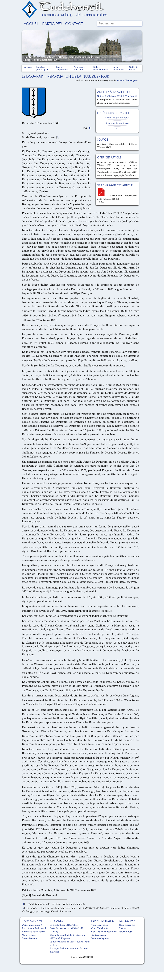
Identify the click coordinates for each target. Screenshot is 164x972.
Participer (52, 23)
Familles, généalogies (42, 68)
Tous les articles (99, 924)
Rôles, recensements (100, 68)
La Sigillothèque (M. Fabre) (64, 924)
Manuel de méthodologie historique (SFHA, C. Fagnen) (68, 936)
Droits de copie (98, 935)
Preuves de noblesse (117, 123)
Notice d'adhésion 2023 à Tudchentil (117, 96)
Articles (28, 67)
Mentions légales (100, 938)
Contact (74, 23)
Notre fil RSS (126, 931)
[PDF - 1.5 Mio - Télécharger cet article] (102, 195)
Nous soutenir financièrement (30, 936)
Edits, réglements (118, 68)
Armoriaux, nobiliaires (79, 68)
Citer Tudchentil (99, 928)
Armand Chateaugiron (127, 80)
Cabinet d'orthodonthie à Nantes (24, 962)
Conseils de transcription (104, 931)
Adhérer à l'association (33, 931)
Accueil (31, 23)
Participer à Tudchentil (34, 928)
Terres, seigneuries (62, 68)
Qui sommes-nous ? (32, 924)
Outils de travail (133, 68)
